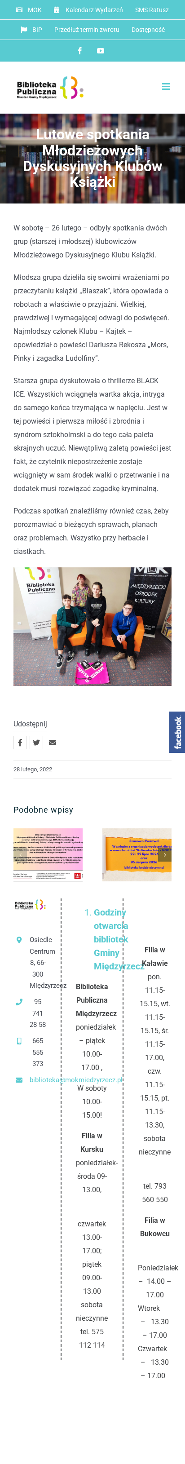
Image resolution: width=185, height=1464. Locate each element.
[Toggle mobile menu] (167, 86)
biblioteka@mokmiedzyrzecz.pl (38, 1080)
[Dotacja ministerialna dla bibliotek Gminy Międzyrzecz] (48, 854)
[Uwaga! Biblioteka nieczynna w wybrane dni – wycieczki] (137, 854)
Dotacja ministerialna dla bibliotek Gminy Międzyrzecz (33, 855)
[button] (20, 855)
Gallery (63, 855)
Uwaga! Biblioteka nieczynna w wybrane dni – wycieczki (122, 855)
